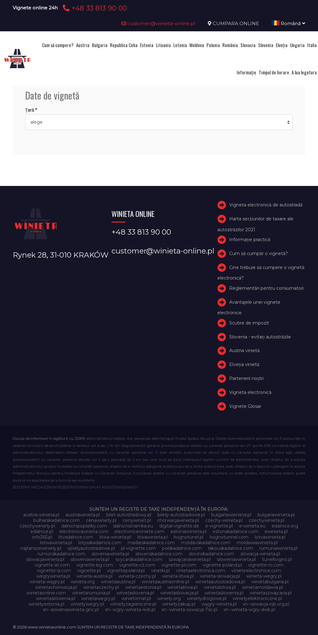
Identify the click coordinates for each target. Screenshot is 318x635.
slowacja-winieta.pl (260, 554)
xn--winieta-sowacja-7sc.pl (189, 609)
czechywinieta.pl (266, 520)
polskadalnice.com (182, 548)
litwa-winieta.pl (115, 537)
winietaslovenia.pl (135, 593)
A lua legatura (304, 72)
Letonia (180, 45)
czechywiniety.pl (37, 526)
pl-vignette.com (138, 548)
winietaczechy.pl (101, 587)
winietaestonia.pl (143, 587)
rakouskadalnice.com (230, 548)
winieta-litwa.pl (178, 576)
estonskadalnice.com (235, 531)
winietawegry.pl (98, 598)
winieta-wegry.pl (264, 576)
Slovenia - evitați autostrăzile (260, 337)
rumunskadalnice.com (61, 554)
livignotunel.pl (188, 537)
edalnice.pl (41, 531)
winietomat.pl (136, 598)
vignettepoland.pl (126, 570)
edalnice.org (285, 526)
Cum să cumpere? (58, 45)
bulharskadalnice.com (56, 520)
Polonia (213, 45)
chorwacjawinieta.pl (178, 520)
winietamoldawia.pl (262, 587)
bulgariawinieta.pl (276, 515)
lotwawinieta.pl (56, 542)
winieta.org (83, 581)
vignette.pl (89, 570)
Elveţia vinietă (244, 364)
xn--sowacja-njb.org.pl (266, 604)
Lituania (163, 45)
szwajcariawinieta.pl (190, 559)
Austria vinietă (244, 350)
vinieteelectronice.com (256, 570)
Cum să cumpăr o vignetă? (258, 253)
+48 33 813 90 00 (98, 8)
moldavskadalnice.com (205, 542)
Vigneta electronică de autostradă (265, 205)
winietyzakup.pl (178, 604)
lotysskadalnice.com (99, 542)
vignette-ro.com (266, 565)
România (230, 45)
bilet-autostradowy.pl (128, 515)
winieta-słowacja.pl (220, 576)
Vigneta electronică (250, 392)
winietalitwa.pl (182, 587)
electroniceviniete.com (139, 531)
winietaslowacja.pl (179, 593)
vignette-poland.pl (222, 565)
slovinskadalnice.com (211, 554)
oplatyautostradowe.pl (91, 548)
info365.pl (42, 537)
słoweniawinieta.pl (236, 559)
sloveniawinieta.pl (110, 554)
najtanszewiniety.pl (40, 548)
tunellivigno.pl (277, 559)
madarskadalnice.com (151, 542)
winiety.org (169, 598)
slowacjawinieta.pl (45, 559)
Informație (246, 72)
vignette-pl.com (178, 565)
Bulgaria (99, 45)
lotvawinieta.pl (270, 537)
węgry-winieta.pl (219, 604)
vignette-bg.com (94, 565)
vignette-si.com (54, 570)
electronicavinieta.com (83, 531)
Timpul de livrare (274, 72)
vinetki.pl (160, 570)
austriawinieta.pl (83, 515)
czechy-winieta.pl (224, 520)
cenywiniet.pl (137, 520)
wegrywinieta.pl (53, 576)
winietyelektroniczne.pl (257, 598)
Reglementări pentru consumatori (266, 288)
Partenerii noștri (246, 378)
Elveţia (282, 45)
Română (290, 23)
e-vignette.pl (219, 526)
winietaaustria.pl (118, 581)
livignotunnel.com (229, 537)
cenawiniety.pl (101, 520)
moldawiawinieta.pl (257, 542)
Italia (312, 45)
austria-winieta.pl (41, 515)
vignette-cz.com (137, 565)
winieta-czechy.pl (137, 576)
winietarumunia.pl (91, 593)
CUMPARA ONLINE (236, 23)
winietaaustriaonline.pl (165, 581)
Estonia (146, 45)
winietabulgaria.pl (269, 581)
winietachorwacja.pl (56, 587)
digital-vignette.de (179, 526)
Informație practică (249, 239)
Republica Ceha (124, 45)
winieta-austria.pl (94, 576)
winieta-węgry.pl (47, 581)
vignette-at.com (52, 565)
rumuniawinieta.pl (278, 548)
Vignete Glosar (245, 406)
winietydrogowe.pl (206, 598)
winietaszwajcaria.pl (271, 593)
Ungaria (297, 45)
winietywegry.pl (87, 604)
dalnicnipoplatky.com (84, 526)
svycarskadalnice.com (139, 559)
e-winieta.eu (252, 526)
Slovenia (265, 45)
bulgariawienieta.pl (231, 515)
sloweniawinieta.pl (89, 559)
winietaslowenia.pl (224, 593)
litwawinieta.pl (152, 537)
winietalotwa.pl (220, 587)
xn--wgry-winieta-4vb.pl (130, 609)
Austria (82, 45)
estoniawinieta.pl (188, 531)
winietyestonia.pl (46, 604)
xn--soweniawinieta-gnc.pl (71, 609)
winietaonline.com (46, 593)
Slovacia (248, 45)
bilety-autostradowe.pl (181, 515)
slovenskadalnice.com (159, 554)
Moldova (196, 45)
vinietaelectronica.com (200, 570)
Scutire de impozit (249, 323)
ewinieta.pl (276, 531)
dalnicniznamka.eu (133, 526)
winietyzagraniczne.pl (133, 604)
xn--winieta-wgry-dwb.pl (249, 609)
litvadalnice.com (75, 537)
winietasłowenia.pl (55, 598)
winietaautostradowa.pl (220, 581)
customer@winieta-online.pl (160, 23)
